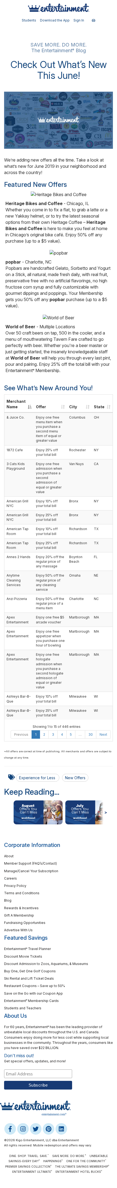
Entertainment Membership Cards (31, 1001)
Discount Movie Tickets (23, 956)
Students (29, 20)
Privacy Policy (15, 886)
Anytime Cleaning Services (14, 580)
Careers (10, 878)
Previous (21, 734)
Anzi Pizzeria (17, 599)
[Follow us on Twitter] (36, 1129)
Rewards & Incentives (21, 908)
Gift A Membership (19, 915)
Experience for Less (37, 777)
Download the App (55, 20)
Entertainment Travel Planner (27, 949)
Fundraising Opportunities (24, 923)
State (99, 407)
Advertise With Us (18, 930)
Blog (7, 900)
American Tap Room (18, 531)
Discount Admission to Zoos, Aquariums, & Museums (46, 964)
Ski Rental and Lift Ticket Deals (29, 978)
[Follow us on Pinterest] (48, 1129)
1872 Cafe (15, 450)
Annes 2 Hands (18, 557)
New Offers (75, 777)
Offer (41, 407)
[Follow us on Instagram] (23, 1129)
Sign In (78, 20)
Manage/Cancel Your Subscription (31, 871)
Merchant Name (16, 404)
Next (103, 734)
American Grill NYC (17, 503)
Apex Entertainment (18, 619)
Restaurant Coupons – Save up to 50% (34, 986)
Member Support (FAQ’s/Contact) (30, 863)
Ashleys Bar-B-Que (19, 698)
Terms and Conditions (21, 893)
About (9, 856)
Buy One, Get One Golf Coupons (30, 971)
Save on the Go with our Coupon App (33, 993)
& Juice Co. (15, 417)
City (73, 407)
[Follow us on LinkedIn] (61, 1129)
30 (90, 734)
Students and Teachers (22, 1008)
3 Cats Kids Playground (16, 466)
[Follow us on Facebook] (10, 1129)
